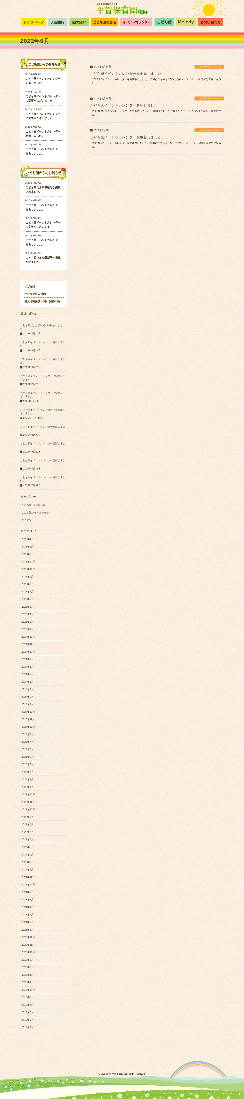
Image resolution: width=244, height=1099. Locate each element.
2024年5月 (27, 681)
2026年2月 (27, 554)
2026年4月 (27, 539)
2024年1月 (27, 704)
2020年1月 (27, 982)
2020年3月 (27, 974)
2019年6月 (27, 1012)
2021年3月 (27, 914)
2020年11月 (28, 944)
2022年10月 (28, 809)
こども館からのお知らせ (209, 66)
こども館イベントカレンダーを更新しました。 (127, 73)
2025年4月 (27, 614)
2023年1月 (27, 786)
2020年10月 (28, 952)
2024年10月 (28, 651)
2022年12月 (28, 794)
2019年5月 (27, 1019)
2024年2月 (27, 696)
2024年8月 (27, 666)
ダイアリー (27, 520)
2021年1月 (27, 929)
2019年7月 (27, 1004)
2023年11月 (28, 719)
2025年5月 (27, 606)
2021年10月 (28, 884)
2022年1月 (27, 869)
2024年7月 (27, 674)
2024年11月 (28, 644)
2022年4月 (27, 854)
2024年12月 (28, 636)
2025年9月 (27, 576)
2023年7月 (27, 741)
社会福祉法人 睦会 (35, 293)
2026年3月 (27, 546)
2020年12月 (28, 937)
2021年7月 (27, 899)
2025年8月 (27, 584)
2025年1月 (27, 629)
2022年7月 (27, 831)
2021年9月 (27, 892)
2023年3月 (27, 771)
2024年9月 (27, 659)
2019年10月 (28, 989)
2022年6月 (27, 839)
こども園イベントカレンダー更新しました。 (125, 105)
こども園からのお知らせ (209, 98)
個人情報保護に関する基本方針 (43, 301)
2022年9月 (27, 816)
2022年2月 (27, 862)
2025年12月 (28, 561)
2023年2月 (27, 779)
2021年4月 (27, 907)
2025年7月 (27, 591)
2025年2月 (27, 621)
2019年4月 (27, 1027)
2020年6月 (27, 967)
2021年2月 (27, 922)
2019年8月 (27, 997)
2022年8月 (27, 824)
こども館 (29, 286)
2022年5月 (27, 847)
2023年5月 (27, 756)
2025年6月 (27, 599)
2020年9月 (27, 959)
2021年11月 (28, 877)
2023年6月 (27, 749)
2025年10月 (28, 569)
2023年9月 (27, 734)
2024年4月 (27, 689)
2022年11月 (28, 801)
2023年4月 (27, 764)
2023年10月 (28, 726)
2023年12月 (28, 711)
